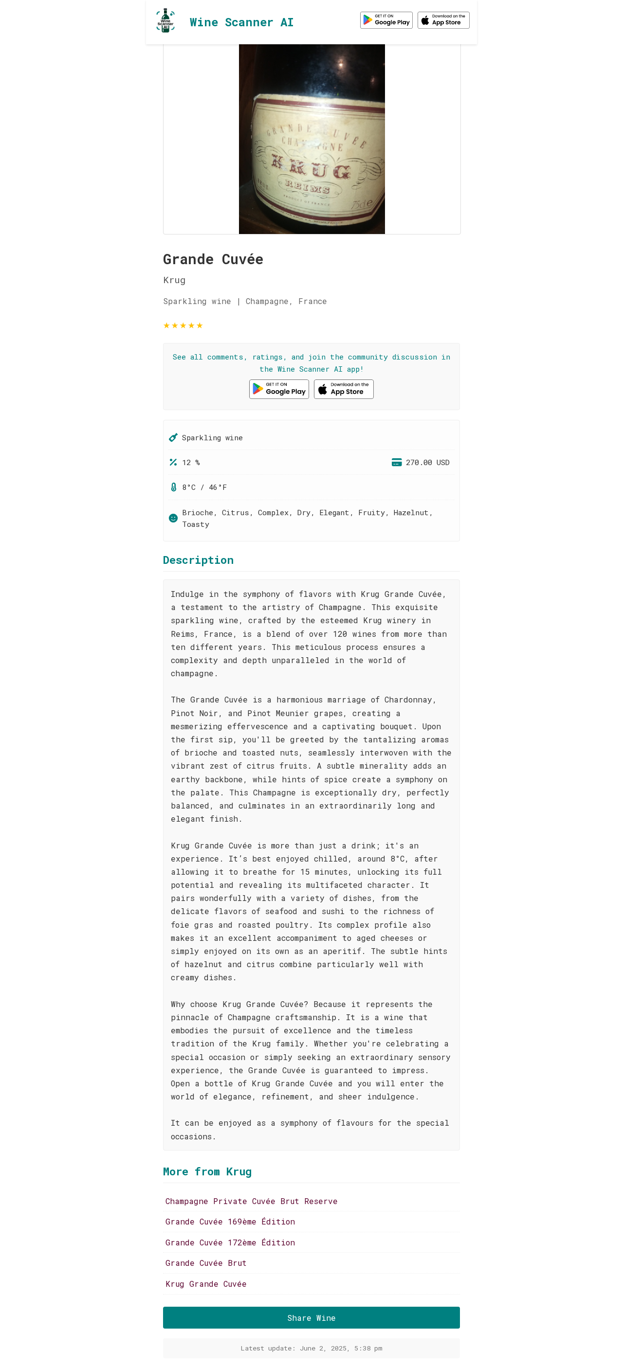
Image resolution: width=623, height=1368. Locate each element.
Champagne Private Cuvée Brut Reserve (251, 1201)
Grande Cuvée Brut (206, 1263)
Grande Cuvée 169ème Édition (230, 1221)
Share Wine (311, 1318)
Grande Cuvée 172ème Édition (230, 1242)
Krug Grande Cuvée (206, 1283)
